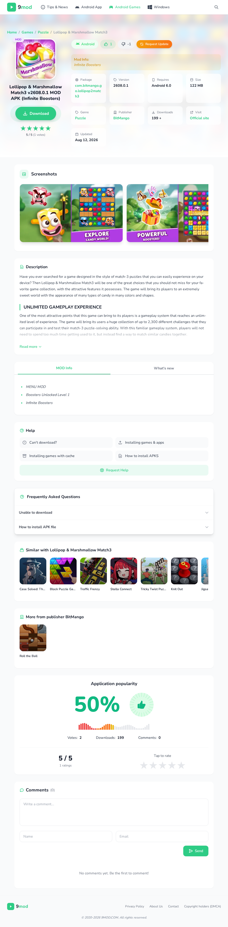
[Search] (216, 7)
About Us (156, 906)
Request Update (157, 44)
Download (39, 113)
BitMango (121, 118)
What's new (164, 368)
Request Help (117, 470)
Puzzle (80, 118)
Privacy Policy (134, 906)
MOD (18, 39)
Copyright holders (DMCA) (202, 906)
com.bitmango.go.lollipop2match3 (88, 91)
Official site (199, 118)
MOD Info (64, 368)
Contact (173, 906)
